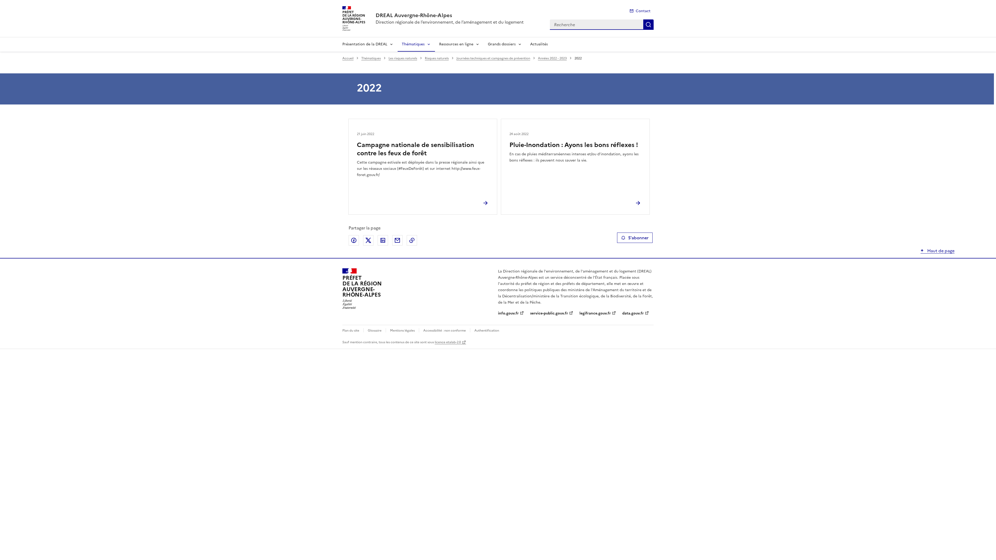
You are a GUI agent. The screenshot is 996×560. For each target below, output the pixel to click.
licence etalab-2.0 (448, 342)
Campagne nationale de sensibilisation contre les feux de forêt (415, 149)
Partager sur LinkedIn (383, 240)
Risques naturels (437, 58)
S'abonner (638, 238)
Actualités (539, 44)
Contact (643, 11)
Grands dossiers (502, 44)
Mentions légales (402, 330)
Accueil (348, 58)
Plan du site (350, 330)
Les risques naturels (403, 58)
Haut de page (940, 251)
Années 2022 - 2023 (552, 58)
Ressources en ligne (456, 44)
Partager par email (397, 240)
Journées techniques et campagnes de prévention (493, 58)
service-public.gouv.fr (549, 313)
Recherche (648, 24)
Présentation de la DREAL (364, 44)
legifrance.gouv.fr (595, 313)
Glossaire (375, 330)
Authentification (486, 330)
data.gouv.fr (633, 313)
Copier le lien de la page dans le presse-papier (412, 240)
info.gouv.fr (508, 313)
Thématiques (413, 44)
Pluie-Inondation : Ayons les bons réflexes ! (573, 145)
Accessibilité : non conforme (444, 330)
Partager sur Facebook (354, 240)
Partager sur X (368, 240)
